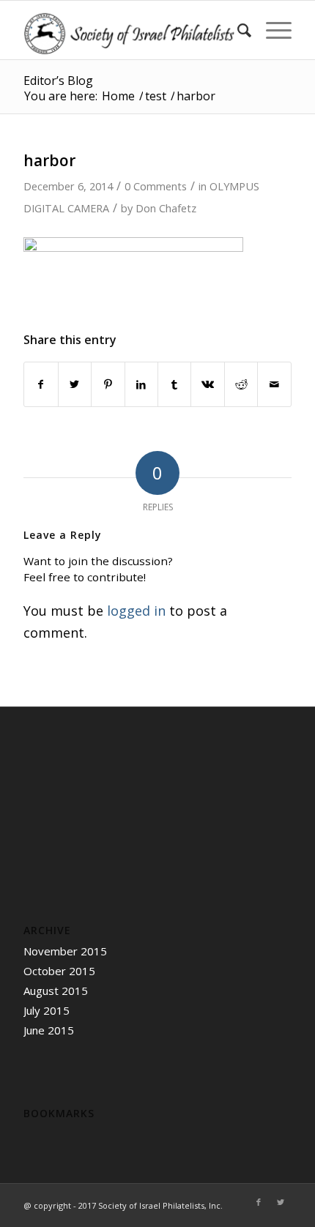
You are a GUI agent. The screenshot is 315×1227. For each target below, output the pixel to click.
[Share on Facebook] (40, 384)
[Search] (237, 30)
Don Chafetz (166, 208)
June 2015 (48, 1030)
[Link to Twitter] (281, 1202)
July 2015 (46, 1010)
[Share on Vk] (207, 384)
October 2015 (59, 970)
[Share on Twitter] (75, 384)
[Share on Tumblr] (174, 384)
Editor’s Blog (58, 80)
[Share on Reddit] (241, 384)
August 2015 (55, 990)
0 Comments (156, 186)
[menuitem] (237, 30)
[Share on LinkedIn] (141, 384)
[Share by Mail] (274, 384)
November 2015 (65, 951)
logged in (136, 610)
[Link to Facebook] (259, 1202)
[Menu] (271, 30)
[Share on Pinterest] (108, 384)
